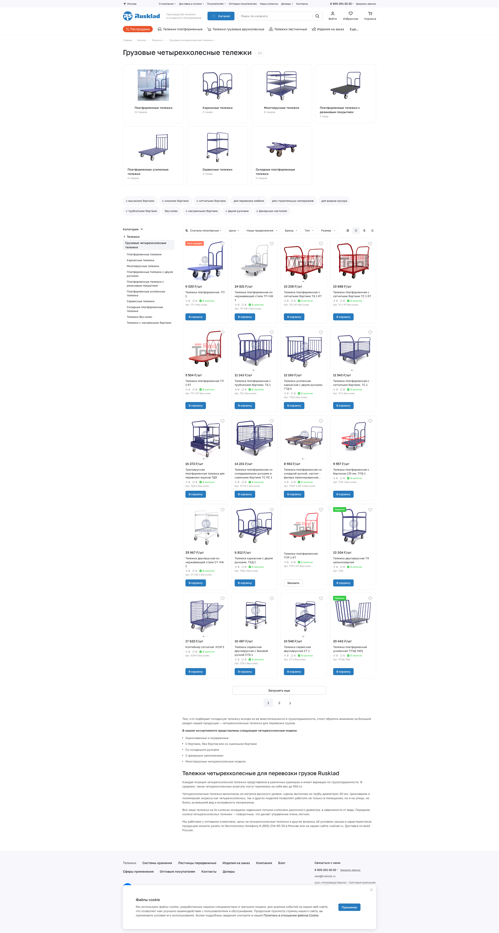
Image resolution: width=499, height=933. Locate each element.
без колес (171, 211)
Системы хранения (157, 863)
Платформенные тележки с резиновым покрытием (145, 283)
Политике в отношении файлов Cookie (291, 915)
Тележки (133, 236)
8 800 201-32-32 (341, 3)
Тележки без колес (139, 316)
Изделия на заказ (236, 863)
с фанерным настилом (272, 211)
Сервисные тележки (141, 301)
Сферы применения (138, 871)
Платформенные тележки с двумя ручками (150, 273)
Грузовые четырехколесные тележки (145, 245)
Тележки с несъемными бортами (149, 322)
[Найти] (317, 16)
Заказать (293, 582)
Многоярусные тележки (143, 266)
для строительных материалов (293, 200)
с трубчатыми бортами (141, 211)
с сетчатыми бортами (211, 200)
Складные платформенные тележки (145, 309)
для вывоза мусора (334, 200)
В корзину (196, 316)
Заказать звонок (366, 3)
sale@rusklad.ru (325, 876)
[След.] (290, 703)
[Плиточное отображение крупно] (347, 230)
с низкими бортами (175, 200)
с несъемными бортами (202, 211)
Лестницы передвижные (197, 863)
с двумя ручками (237, 211)
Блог (281, 863)
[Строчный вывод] (364, 230)
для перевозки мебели (249, 200)
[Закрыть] (371, 890)
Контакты (208, 871)
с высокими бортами (140, 200)
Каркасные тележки (140, 260)
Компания (264, 863)
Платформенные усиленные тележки (146, 293)
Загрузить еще (279, 690)
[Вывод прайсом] (372, 230)
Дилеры (229, 871)
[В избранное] (222, 244)
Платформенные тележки (144, 254)
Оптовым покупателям (177, 871)
